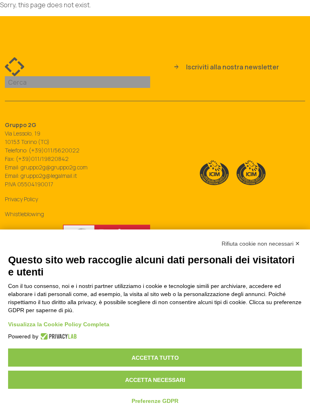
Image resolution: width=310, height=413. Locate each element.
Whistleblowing (24, 214)
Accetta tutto (155, 358)
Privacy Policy (21, 199)
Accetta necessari (155, 380)
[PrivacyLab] (56, 336)
